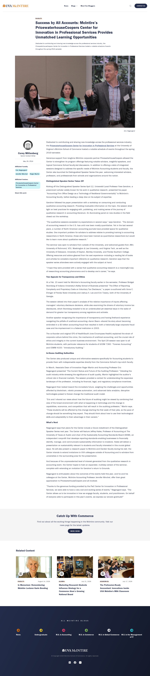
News (18, 634)
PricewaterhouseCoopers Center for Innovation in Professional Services (27, 185)
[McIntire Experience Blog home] (15, 6)
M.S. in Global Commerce (109, 634)
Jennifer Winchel (21, 174)
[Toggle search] (130, 5)
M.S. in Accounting (63, 634)
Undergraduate (41, 634)
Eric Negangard (21, 170)
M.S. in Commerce (86, 634)
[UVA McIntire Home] (75, 650)
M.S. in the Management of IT (131, 635)
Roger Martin (34, 174)
